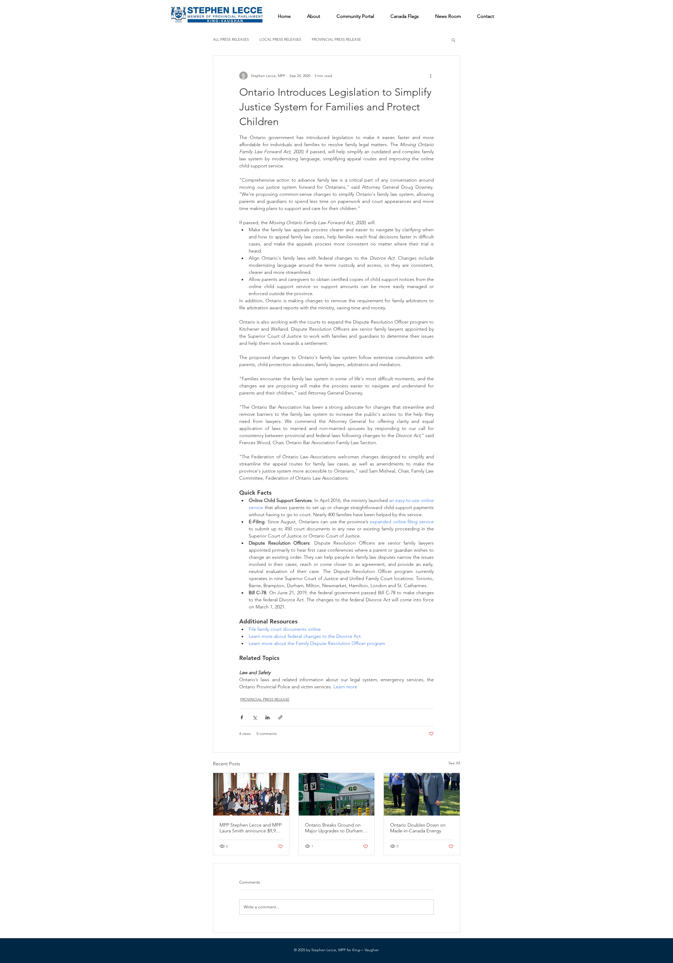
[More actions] (430, 76)
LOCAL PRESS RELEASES (280, 39)
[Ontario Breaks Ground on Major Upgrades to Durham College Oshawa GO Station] (337, 794)
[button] (453, 40)
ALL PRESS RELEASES (231, 39)
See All (454, 763)
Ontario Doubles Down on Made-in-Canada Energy (418, 828)
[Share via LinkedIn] (267, 717)
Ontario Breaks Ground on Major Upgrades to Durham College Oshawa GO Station (335, 828)
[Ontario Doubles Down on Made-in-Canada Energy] (422, 794)
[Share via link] (280, 717)
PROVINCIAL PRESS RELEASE (336, 39)
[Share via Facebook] (241, 717)
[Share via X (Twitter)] (254, 717)
